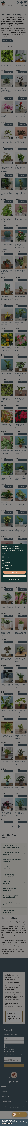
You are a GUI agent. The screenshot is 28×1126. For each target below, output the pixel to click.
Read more (4, 553)
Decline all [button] (14, 576)
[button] (14, 579)
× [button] (24, 545)
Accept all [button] (14, 572)
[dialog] (14, 563)
